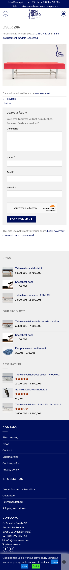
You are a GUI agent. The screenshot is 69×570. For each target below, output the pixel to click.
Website (11, 187)
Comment (13, 128)
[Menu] (5, 13)
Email (10, 172)
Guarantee (9, 495)
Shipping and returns (14, 508)
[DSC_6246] (34, 64)
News (6, 443)
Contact (7, 450)
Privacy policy (11, 469)
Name (11, 157)
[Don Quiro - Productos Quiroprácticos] (34, 14)
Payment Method (13, 501)
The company (10, 437)
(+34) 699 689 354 (16, 535)
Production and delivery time (19, 488)
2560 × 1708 (43, 33)
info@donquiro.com (16, 540)
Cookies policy (11, 463)
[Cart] (63, 13)
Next (7, 103)
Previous (9, 98)
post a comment (42, 93)
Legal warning (10, 456)
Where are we (12, 544)
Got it (35, 566)
